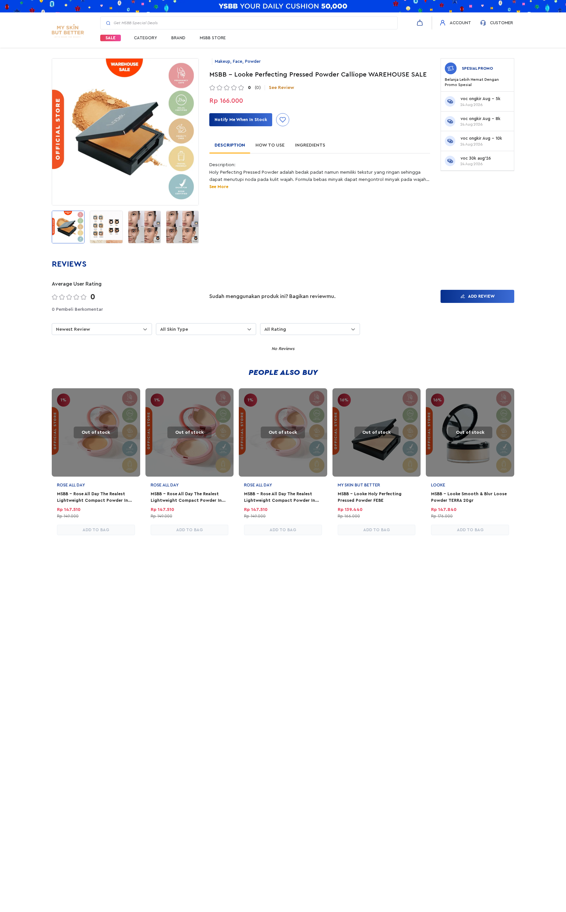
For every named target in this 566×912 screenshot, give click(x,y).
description (230, 145)
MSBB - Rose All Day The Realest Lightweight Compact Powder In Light (186, 497)
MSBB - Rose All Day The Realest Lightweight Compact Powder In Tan (92, 497)
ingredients (310, 145)
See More (218, 186)
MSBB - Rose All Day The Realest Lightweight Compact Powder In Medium (279, 497)
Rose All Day (71, 485)
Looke (438, 485)
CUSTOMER (501, 23)
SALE (110, 38)
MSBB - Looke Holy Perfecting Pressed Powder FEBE (370, 497)
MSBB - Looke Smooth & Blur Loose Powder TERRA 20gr (469, 497)
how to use (270, 145)
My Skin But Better (359, 485)
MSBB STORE (213, 38)
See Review (281, 87)
